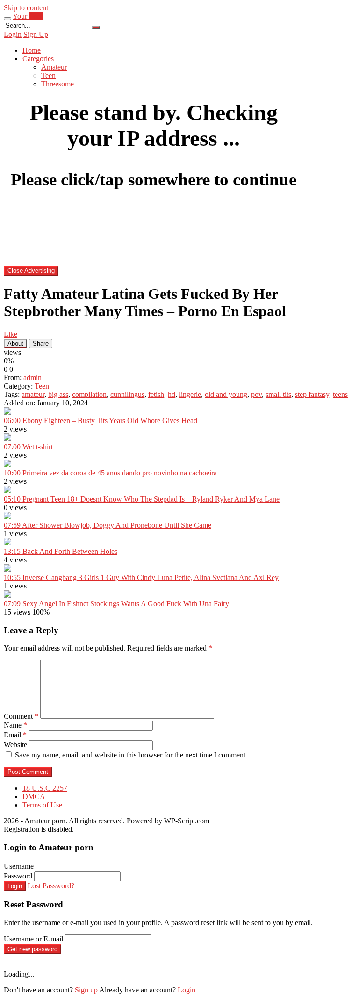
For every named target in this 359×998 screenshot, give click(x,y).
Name (15, 725)
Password (18, 876)
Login (13, 34)
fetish (156, 394)
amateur (33, 394)
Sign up (86, 990)
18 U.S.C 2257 (44, 788)
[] (96, 27)
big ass (58, 394)
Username (19, 866)
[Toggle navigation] (7, 18)
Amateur (54, 67)
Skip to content (26, 8)
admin (32, 378)
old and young (226, 394)
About (15, 343)
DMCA (33, 796)
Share (41, 343)
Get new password (32, 949)
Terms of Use (42, 805)
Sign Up (35, 34)
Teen (48, 75)
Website (15, 745)
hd (171, 394)
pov (256, 394)
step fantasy (312, 394)
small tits (278, 394)
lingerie (190, 394)
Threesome (57, 84)
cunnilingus (127, 394)
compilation (89, 394)
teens (340, 394)
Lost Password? (51, 886)
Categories (38, 59)
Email (15, 735)
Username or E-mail (33, 939)
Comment (21, 716)
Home (31, 50)
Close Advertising (31, 270)
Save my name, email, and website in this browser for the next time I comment (130, 755)
